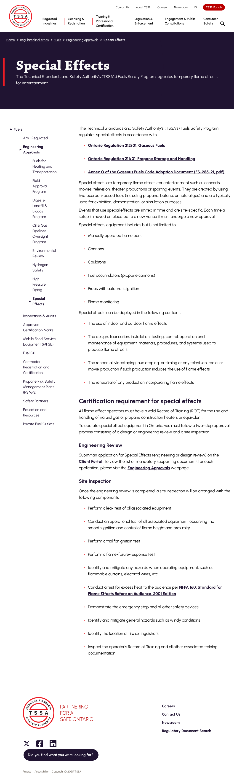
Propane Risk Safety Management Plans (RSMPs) (39, 386)
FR (195, 7)
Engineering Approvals (82, 40)
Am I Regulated (35, 138)
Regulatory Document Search (186, 731)
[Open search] (222, 24)
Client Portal (90, 461)
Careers (162, 7)
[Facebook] (39, 743)
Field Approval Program (39, 186)
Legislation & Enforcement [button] (144, 21)
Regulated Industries (34, 40)
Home (10, 40)
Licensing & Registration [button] (76, 21)
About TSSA (143, 7)
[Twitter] (26, 743)
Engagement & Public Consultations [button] (180, 21)
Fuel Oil (29, 353)
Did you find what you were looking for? (61, 755)
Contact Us (122, 7)
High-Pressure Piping (39, 284)
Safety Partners (35, 401)
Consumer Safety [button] (210, 21)
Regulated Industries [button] (50, 21)
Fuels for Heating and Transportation (44, 166)
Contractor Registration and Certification (36, 367)
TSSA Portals (214, 7)
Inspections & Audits (39, 316)
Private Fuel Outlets (38, 424)
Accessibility (41, 771)
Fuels (57, 40)
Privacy (27, 771)
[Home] (20, 16)
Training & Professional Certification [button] (105, 21)
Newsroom (181, 7)
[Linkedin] (53, 743)
